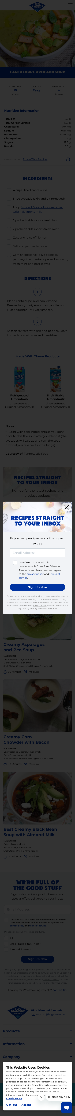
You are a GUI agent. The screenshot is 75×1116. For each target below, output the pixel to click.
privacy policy (35, 574)
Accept (26, 1104)
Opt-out (11, 1104)
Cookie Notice (14, 1098)
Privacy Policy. (40, 605)
